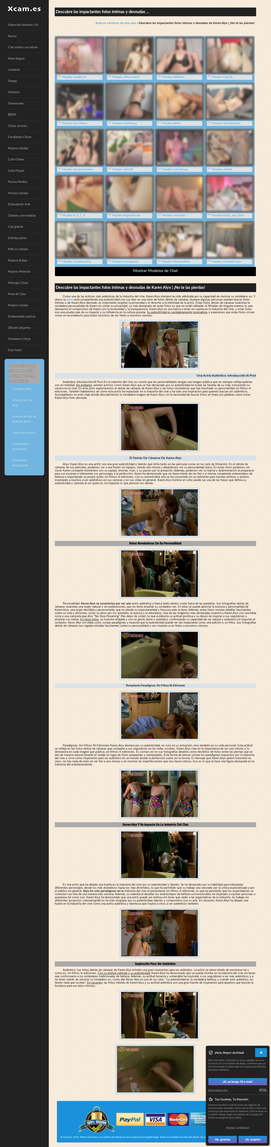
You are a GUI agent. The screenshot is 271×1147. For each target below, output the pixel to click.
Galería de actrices (23, 432)
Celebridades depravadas (20, 446)
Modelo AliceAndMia (176, 261)
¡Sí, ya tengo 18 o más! (238, 1081)
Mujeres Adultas (18, 148)
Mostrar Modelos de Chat (155, 271)
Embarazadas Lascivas (22, 316)
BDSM (12, 114)
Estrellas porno (17, 238)
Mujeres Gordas (18, 305)
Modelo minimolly (174, 215)
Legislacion (243, 1127)
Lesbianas (14, 69)
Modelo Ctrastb (222, 77)
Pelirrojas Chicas (18, 282)
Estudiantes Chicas (19, 137)
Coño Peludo (16, 170)
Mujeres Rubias (17, 260)
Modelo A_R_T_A (73, 215)
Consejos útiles (21, 388)
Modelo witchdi (122, 169)
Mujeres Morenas (19, 271)
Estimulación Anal (19, 204)
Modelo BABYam (173, 77)
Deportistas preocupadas (20, 463)
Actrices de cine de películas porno (24, 419)
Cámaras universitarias (22, 215)
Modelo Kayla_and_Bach (228, 215)
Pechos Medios (17, 181)
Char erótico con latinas (23, 47)
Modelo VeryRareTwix (226, 123)
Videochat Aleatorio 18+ (23, 24)
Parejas (12, 81)
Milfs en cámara (18, 249)
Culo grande (15, 226)
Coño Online (16, 159)
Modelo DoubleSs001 (76, 261)
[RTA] (263, 1090)
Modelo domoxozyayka (77, 169)
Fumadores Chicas (19, 338)
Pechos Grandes (18, 193)
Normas (230, 1127)
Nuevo (12, 36)
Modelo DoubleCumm (226, 261)
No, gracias (222, 1139)
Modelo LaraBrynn (74, 77)
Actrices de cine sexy (22, 403)
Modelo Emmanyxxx (125, 261)
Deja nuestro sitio (218, 1090)
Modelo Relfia (171, 123)
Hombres (13, 92)
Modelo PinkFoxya (124, 123)
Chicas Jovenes (17, 125)
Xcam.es (100, 23)
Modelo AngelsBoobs (126, 215)
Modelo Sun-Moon (74, 123)
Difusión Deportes (19, 327)
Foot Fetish (15, 350)
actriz (69, 299)
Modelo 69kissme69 (126, 77)
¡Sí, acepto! (252, 1139)
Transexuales (16, 103)
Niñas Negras (16, 58)
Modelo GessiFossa (175, 169)
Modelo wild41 (222, 169)
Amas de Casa (17, 294)
